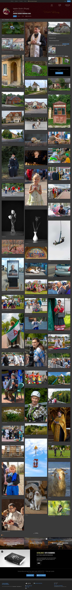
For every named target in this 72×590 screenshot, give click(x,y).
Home (3, 19)
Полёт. (50, 261)
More (39, 563)
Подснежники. (4, 422)
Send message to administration (58, 585)
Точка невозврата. (52, 385)
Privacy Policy (14, 586)
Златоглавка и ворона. (53, 145)
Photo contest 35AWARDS (5, 584)
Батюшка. (50, 442)
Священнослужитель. (6, 531)
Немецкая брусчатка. (52, 35)
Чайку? (50, 350)
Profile (23, 16)
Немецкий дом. (5, 126)
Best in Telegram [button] (41, 575)
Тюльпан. (27, 243)
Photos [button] (12, 1)
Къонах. (3, 349)
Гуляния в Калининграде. (29, 295)
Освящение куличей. (6, 442)
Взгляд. (26, 367)
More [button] (25, 1)
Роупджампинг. (51, 404)
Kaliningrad (18, 19)
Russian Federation (13, 19)
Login (65, 1)
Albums (19, 16)
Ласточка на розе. (52, 516)
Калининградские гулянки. (7, 310)
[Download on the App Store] (29, 583)
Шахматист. (27, 166)
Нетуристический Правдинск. (7, 51)
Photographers (7, 19)
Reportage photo (25, 13)
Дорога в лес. (27, 435)
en (54, 583)
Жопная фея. (51, 277)
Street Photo (15, 13)
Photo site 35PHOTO (5, 583)
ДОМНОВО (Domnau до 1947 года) (56, 56)
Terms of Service (18, 586)
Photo (15, 16)
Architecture (20, 13)
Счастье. (27, 206)
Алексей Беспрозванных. (53, 295)
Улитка (26, 147)
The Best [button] (21, 1)
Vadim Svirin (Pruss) (24, 19)
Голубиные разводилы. (6, 366)
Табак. (50, 128)
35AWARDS (28, 16)
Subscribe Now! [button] (59, 73)
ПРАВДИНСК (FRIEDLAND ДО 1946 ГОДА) (57, 45)
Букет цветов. (51, 217)
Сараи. (50, 91)
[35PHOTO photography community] (5, 1)
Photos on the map (29, 585)
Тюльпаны (4, 236)
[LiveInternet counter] (4, 585)
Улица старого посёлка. (6, 107)
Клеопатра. (27, 276)
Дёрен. (3, 35)
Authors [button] (16, 1)
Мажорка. (50, 331)
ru (56, 583)
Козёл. (50, 497)
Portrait (29, 13)
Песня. (26, 330)
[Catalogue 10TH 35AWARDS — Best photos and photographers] (15, 558)
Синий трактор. (28, 114)
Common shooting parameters (54, 40)
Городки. (3, 197)
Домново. (27, 95)
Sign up (69, 1)
